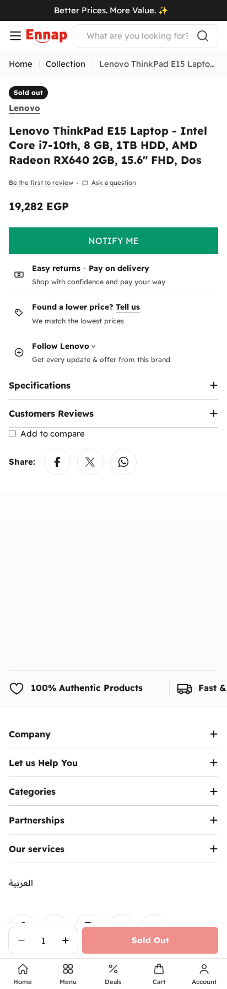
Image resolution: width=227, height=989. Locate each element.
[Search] (202, 35)
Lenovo (24, 108)
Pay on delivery (119, 268)
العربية (21, 883)
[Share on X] (90, 462)
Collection (65, 64)
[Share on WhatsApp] (123, 462)
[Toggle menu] (15, 35)
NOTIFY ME (113, 240)
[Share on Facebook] (57, 462)
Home (21, 64)
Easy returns (56, 268)
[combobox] (145, 35)
